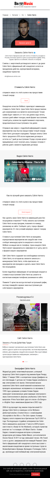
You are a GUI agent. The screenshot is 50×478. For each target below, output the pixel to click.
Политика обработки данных (19, 474)
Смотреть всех (25, 300)
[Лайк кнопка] (38, 22)
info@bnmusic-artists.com (12, 76)
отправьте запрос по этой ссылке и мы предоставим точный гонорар (22, 96)
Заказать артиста (21, 326)
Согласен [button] (36, 474)
